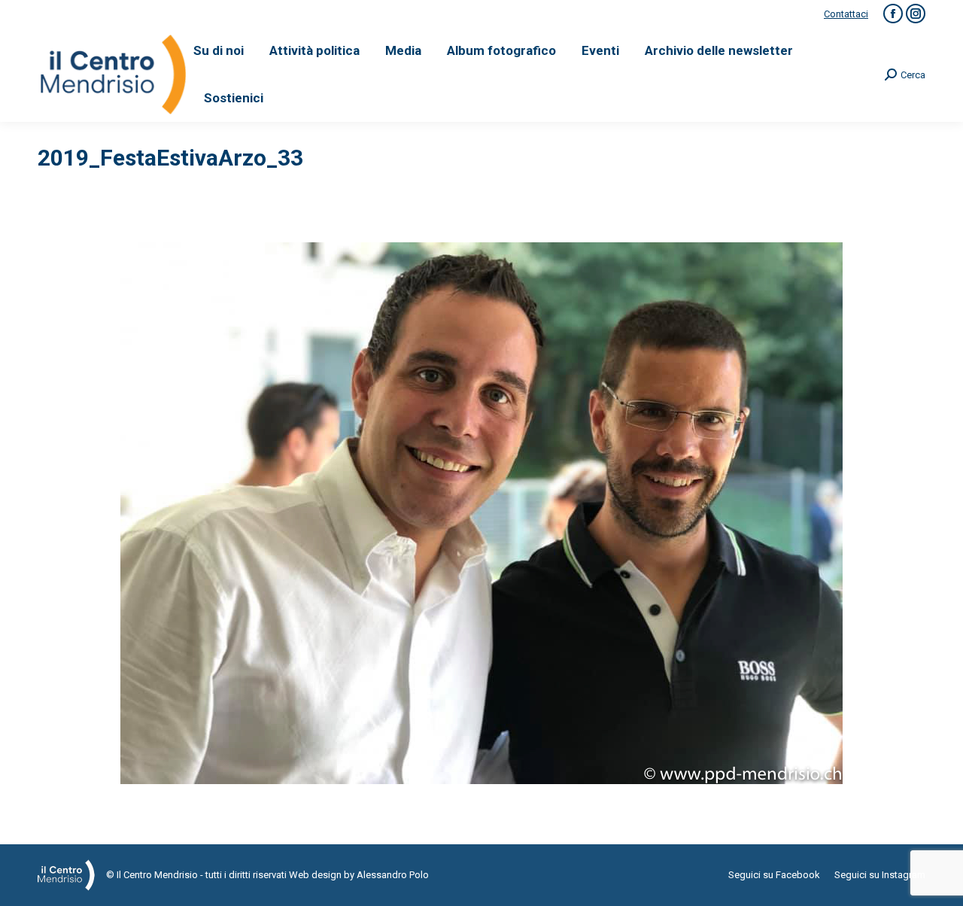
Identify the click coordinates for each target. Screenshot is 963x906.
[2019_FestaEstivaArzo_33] (481, 513)
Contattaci (846, 14)
